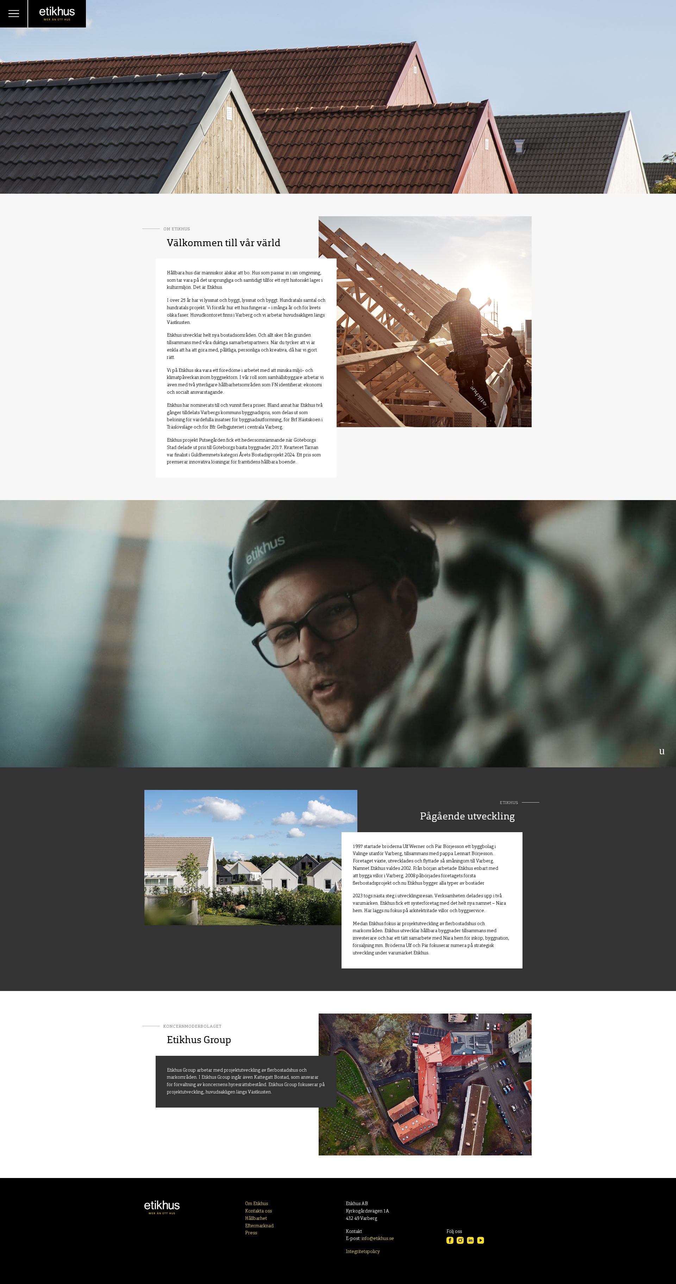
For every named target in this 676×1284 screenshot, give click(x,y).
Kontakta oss (258, 1211)
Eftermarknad (259, 1226)
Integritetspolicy (363, 1251)
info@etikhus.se (378, 1238)
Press (251, 1233)
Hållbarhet (256, 1218)
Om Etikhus (256, 1204)
